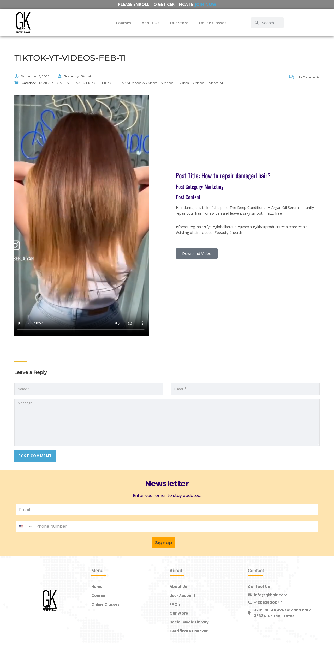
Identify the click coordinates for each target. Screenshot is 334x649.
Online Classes (212, 22)
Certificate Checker (189, 631)
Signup (163, 542)
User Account (182, 595)
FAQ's (175, 604)
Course (98, 595)
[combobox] (24, 526)
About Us (150, 22)
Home (97, 586)
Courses (123, 22)
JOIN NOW (205, 4)
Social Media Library (189, 622)
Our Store (179, 22)
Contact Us (259, 586)
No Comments (308, 77)
